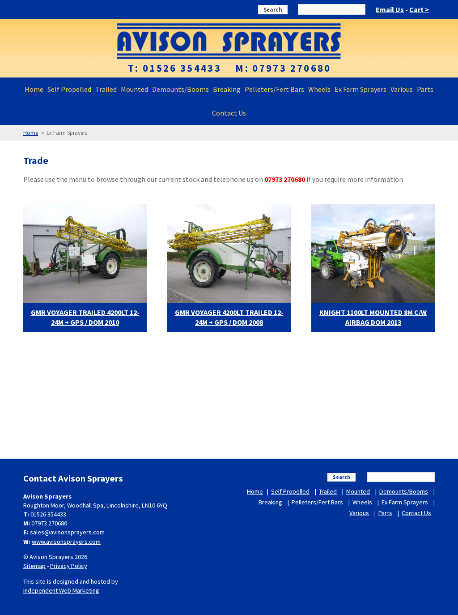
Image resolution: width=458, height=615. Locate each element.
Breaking (227, 89)
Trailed (106, 89)
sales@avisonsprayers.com (67, 532)
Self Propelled (69, 89)
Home (34, 89)
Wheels (319, 89)
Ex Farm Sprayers (360, 89)
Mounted (134, 89)
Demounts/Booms (180, 89)
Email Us (390, 9)
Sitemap (34, 566)
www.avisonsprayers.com (66, 542)
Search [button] (272, 9)
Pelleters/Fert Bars (274, 89)
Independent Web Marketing (61, 590)
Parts (425, 89)
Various (401, 89)
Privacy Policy (68, 566)
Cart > (419, 9)
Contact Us (229, 112)
